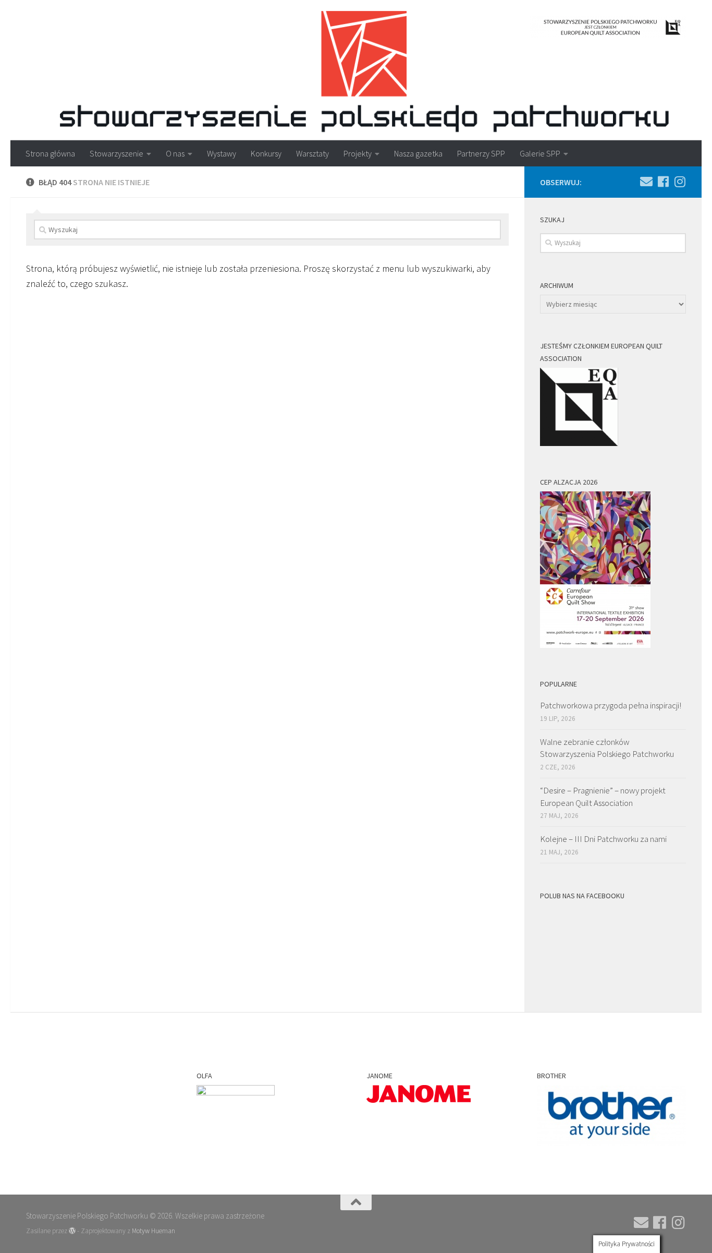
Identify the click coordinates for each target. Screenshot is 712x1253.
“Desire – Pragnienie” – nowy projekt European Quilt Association (603, 797)
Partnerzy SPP (481, 153)
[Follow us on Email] (646, 181)
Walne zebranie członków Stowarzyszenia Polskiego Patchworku (607, 748)
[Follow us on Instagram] (679, 181)
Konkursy (266, 153)
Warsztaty (312, 153)
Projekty (357, 153)
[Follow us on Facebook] (663, 181)
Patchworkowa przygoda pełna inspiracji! (610, 705)
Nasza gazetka (418, 153)
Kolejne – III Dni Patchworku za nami (603, 839)
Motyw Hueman (153, 1230)
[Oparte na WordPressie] (72, 1230)
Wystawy (221, 153)
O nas (175, 153)
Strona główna (50, 153)
